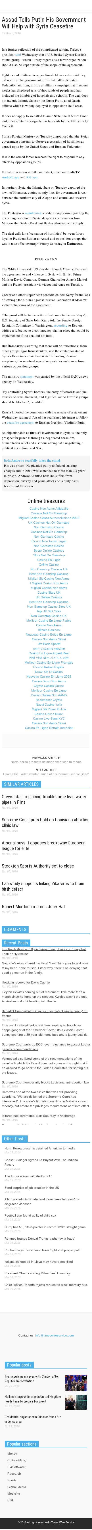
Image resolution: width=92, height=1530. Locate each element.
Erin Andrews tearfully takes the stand (32, 460)
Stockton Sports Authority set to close (38, 866)
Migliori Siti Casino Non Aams (48, 578)
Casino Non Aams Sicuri (49, 639)
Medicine (13, 1493)
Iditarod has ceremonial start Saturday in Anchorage (38, 1115)
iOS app (32, 177)
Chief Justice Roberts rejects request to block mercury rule (45, 1285)
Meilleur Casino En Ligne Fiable (48, 620)
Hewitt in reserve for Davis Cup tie (26, 982)
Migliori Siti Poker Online (49, 709)
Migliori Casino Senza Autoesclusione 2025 (49, 518)
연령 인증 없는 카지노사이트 (49, 658)
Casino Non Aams (48, 625)
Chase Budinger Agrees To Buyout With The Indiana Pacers (41, 1162)
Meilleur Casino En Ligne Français (49, 662)
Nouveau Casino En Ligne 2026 (48, 676)
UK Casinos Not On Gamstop (48, 522)
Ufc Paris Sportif (49, 644)
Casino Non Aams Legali (48, 541)
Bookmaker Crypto (49, 700)
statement (26, 376)
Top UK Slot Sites (49, 611)
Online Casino (49, 564)
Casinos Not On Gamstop (49, 513)
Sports (12, 1480)
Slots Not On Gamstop (49, 555)
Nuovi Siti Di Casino (49, 672)
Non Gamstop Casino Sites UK (49, 606)
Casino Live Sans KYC (49, 718)
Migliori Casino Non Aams (49, 588)
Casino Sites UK (49, 592)
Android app (10, 177)
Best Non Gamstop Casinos (48, 574)
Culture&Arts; (16, 1460)
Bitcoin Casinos (49, 630)
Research (14, 1473)
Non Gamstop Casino (49, 527)
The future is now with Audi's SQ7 (28, 1176)
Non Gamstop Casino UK (49, 616)
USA (10, 1500)
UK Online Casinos (49, 597)
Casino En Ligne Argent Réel (49, 653)
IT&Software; (16, 1467)
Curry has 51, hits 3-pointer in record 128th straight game (45, 1227)
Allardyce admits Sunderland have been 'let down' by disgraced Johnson (41, 1201)
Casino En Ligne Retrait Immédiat (49, 728)
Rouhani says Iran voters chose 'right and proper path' (42, 1250)
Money (12, 1453)
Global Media (16, 1487)
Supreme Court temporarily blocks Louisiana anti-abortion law (45, 1082)
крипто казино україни (49, 648)
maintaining (33, 213)
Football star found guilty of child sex (30, 1215)
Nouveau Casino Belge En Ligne (49, 634)
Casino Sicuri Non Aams (49, 681)
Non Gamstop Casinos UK (48, 569)
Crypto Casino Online (49, 686)
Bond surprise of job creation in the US (31, 1187)
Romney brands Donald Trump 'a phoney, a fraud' (39, 1238)
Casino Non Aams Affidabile (48, 508)
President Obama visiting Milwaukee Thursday (37, 1273)
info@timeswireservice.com (54, 1335)
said (18, 54)
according (60, 325)
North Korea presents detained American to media (46, 762)
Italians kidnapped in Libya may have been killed (38, 1261)
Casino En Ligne (49, 560)
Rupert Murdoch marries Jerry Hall (33, 906)
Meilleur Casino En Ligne (49, 690)
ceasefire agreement (20, 422)
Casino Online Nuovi (48, 714)
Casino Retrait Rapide (48, 667)
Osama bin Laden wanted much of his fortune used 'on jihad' (46, 774)
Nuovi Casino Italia (49, 704)
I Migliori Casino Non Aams (49, 583)
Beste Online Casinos (49, 550)
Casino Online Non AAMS (49, 695)
